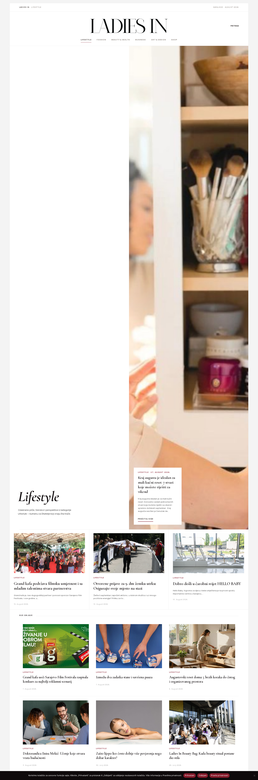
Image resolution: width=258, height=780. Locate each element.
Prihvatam (189, 775)
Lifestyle (86, 40)
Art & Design (158, 40)
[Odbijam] (254, 775)
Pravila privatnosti (219, 775)
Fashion (101, 40)
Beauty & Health (121, 40)
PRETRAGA (235, 26)
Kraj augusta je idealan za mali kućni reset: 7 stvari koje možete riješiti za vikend (156, 484)
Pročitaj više (145, 519)
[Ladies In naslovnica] (129, 26)
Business (140, 40)
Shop (174, 40)
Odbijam (202, 775)
